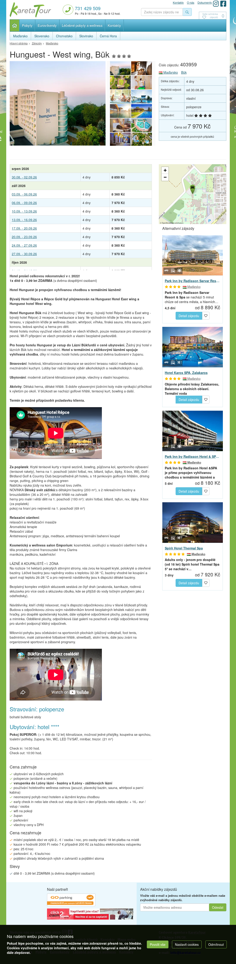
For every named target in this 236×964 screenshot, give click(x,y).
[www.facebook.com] (223, 3)
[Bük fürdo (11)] (141, 68)
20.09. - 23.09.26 (24, 236)
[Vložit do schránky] (205, 315)
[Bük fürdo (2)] (120, 139)
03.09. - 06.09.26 (24, 194)
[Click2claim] (90, 914)
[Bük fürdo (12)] (141, 139)
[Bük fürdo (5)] (141, 111)
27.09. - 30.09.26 (24, 253)
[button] (192, 188)
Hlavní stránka (14, 25)
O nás (190, 2)
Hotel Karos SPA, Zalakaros (186, 372)
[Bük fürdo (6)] (120, 111)
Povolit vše (157, 944)
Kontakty (114, 25)
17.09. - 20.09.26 (24, 228)
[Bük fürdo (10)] (120, 82)
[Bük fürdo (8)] (120, 97)
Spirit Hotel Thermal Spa (184, 548)
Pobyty (27, 25)
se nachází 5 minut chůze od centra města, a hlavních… (191, 297)
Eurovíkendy (47, 25)
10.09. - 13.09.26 (24, 211)
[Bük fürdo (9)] (141, 82)
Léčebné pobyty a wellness (82, 25)
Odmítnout (216, 944)
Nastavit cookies (187, 944)
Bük (184, 72)
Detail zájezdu (189, 315)
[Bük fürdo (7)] (141, 97)
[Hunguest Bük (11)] (73, 103)
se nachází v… (192, 564)
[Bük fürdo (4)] (120, 125)
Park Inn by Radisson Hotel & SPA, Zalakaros (192, 456)
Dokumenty (205, 2)
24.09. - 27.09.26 (24, 245)
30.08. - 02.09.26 (24, 177)
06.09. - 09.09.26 (24, 202)
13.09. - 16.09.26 (24, 219)
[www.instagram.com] (216, 3)
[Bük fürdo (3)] (141, 125)
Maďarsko (170, 72)
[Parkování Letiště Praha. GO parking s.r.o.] (71, 900)
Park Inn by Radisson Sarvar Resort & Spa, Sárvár (192, 280)
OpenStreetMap (168, 223)
